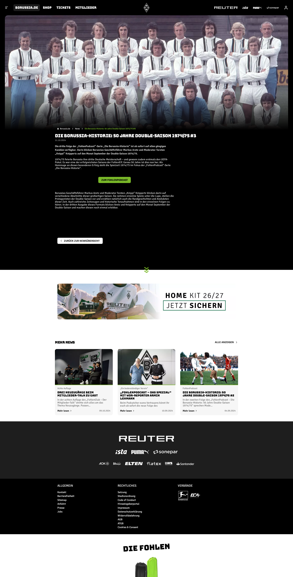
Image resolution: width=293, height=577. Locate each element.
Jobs (59, 511)
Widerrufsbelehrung (128, 515)
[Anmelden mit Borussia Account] (286, 8)
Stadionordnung (126, 496)
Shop (47, 7)
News (77, 129)
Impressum (124, 507)
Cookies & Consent (128, 527)
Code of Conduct (127, 500)
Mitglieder (85, 7)
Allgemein (65, 486)
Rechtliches (127, 486)
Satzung (122, 492)
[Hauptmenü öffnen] (7, 7)
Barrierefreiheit (65, 496)
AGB (120, 519)
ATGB (120, 523)
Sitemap (62, 500)
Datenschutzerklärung (130, 511)
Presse (60, 507)
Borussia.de (26, 7)
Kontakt (61, 492)
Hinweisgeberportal (128, 503)
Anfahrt (61, 503)
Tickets (63, 7)
